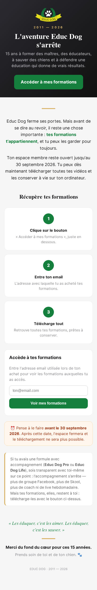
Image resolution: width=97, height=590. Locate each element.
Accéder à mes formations (49, 81)
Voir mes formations (48, 403)
